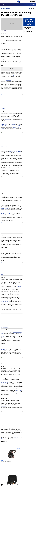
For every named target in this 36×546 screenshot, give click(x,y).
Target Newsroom (4, 146)
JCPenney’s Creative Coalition (6, 213)
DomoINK (4, 125)
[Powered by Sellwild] (21, 502)
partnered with (9, 167)
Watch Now (32, 1)
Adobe (5, 30)
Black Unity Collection (14, 238)
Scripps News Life (5, 8)
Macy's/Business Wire (4, 327)
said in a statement (4, 208)
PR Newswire (3, 108)
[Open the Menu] (1, 1)
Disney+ (12, 75)
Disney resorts (8, 80)
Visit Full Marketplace (18, 448)
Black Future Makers (11, 373)
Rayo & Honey (18, 125)
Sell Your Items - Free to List (12, 448)
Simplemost (16, 437)
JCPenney (2, 232)
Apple (2, 274)
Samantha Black (7, 119)
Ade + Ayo (13, 124)
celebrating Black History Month (15, 151)
